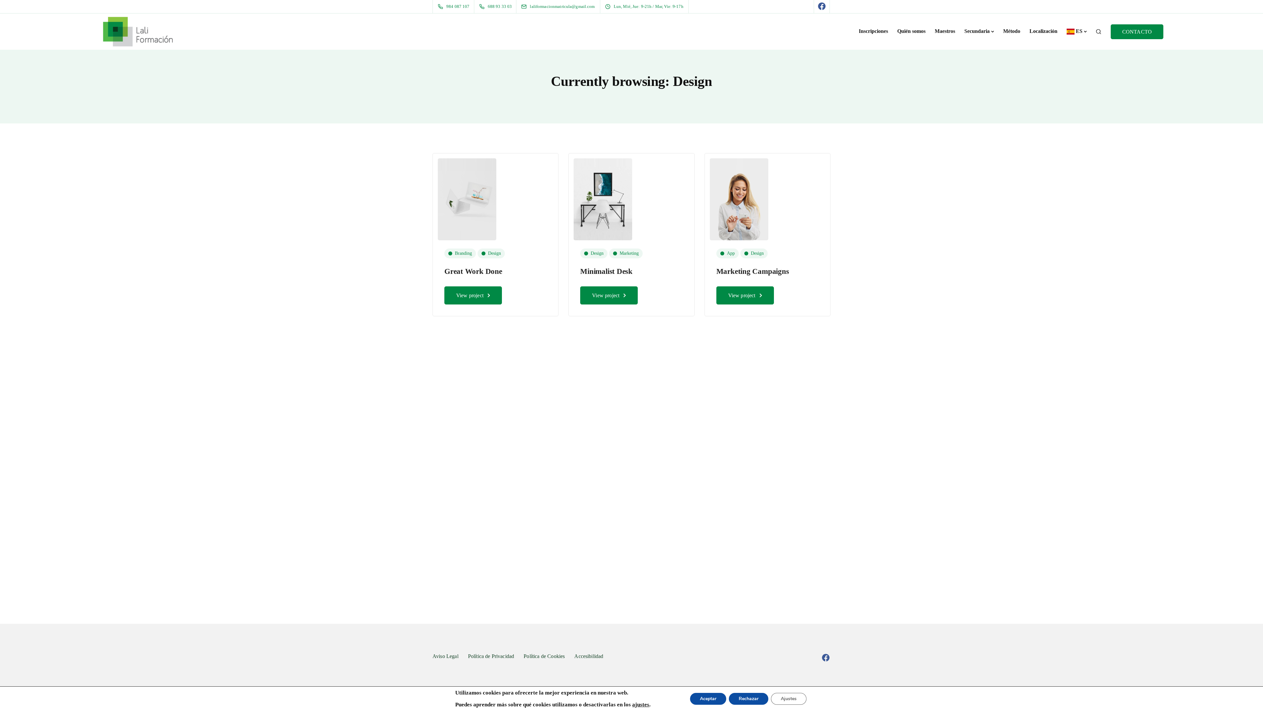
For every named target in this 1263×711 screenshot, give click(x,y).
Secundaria (977, 31)
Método (1011, 31)
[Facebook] (822, 6)
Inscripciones (873, 31)
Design (494, 253)
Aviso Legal (445, 656)
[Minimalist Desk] (603, 198)
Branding (463, 253)
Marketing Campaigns (752, 271)
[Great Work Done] (467, 198)
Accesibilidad (588, 656)
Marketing (629, 253)
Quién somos (911, 31)
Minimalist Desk (606, 271)
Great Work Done (473, 271)
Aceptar (708, 699)
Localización (1043, 31)
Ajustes (789, 699)
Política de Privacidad (491, 656)
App (731, 253)
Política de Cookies (544, 656)
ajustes (640, 705)
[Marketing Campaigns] (739, 198)
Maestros (945, 31)
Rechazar (748, 699)
